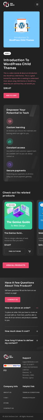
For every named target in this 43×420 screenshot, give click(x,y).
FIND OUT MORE (15, 251)
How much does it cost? (17, 331)
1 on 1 (6, 398)
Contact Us (9, 408)
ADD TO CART (11, 95)
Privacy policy (29, 398)
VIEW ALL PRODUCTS (15, 265)
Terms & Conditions (31, 392)
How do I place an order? (17, 308)
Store (6, 403)
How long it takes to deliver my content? (19, 341)
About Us (7, 392)
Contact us (12, 300)
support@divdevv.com (30, 362)
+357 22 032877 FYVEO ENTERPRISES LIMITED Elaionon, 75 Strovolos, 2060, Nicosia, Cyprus (30, 371)
